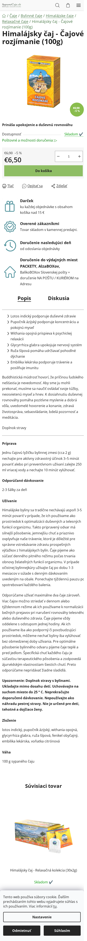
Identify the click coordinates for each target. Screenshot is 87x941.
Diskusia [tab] (58, 298)
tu (55, 906)
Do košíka (43, 170)
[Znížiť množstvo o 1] (58, 156)
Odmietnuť (21, 930)
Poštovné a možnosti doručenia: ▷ (29, 140)
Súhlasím (62, 930)
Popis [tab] (24, 298)
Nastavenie (42, 917)
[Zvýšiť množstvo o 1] (79, 156)
